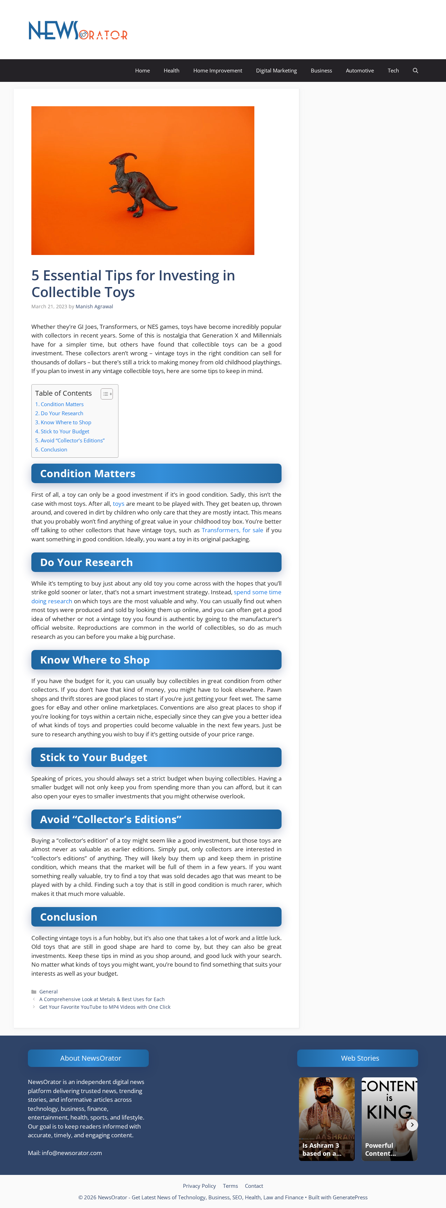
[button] (415, 70)
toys (118, 504)
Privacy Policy (199, 1185)
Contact (254, 1185)
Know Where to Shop (66, 422)
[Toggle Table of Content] (103, 394)
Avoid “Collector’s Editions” (73, 440)
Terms (230, 1185)
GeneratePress (350, 1197)
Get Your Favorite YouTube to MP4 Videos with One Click (104, 1007)
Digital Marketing (276, 70)
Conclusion (54, 449)
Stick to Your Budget (65, 431)
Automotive (360, 70)
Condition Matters (62, 404)
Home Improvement (217, 70)
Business (321, 70)
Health (171, 70)
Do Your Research (62, 413)
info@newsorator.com (72, 1153)
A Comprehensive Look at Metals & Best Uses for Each (102, 999)
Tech (393, 70)
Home (142, 70)
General (48, 991)
